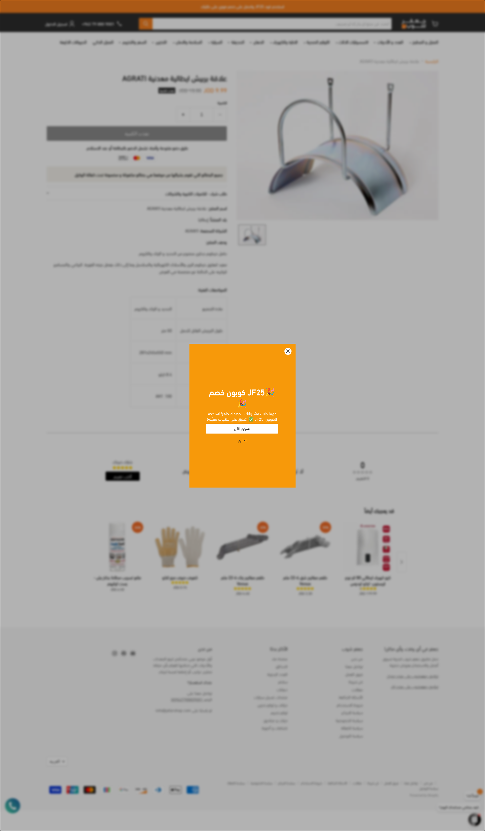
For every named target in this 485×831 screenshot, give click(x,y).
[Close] (288, 351)
